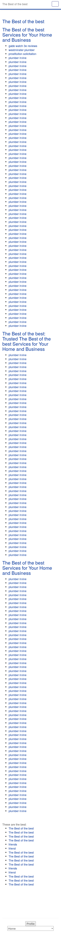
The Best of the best (21, 828)
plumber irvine (17, 58)
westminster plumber (22, 50)
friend (12, 848)
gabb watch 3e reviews (23, 46)
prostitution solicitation (22, 54)
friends (13, 844)
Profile (31, 924)
